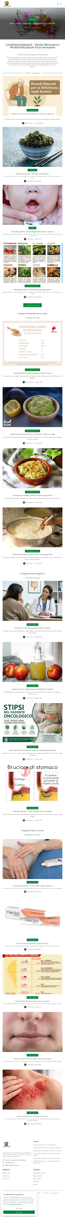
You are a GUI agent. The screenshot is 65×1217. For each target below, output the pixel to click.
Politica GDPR (45, 1193)
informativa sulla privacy (16, 1204)
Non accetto (19, 1208)
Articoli (35, 1141)
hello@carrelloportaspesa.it (12, 1165)
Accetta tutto (19, 1212)
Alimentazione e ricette (32, 286)
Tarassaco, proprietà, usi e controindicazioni (44, 1145)
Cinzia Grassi (6, 1178)
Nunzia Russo (6, 1176)
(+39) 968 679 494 (9, 1162)
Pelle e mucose (32, 882)
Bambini (32, 228)
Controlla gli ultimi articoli (32, 305)
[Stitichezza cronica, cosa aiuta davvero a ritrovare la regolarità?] (32, 96)
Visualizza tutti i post (32, 318)
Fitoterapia (32, 19)
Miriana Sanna (6, 1173)
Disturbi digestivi (32, 110)
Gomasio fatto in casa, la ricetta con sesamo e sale (46, 1158)
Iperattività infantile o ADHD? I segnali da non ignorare (47, 1150)
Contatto (38, 1193)
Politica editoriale (54, 1193)
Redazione (6, 1169)
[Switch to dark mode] (57, 3)
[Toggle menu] (61, 4)
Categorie (36, 1169)
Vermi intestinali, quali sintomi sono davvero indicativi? (47, 1147)
